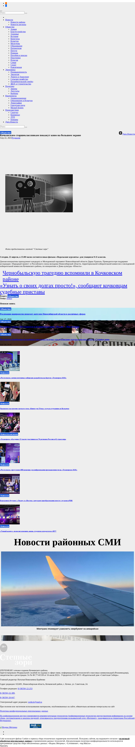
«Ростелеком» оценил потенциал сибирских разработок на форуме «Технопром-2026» (33, 378)
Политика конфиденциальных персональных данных (24, 711)
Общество (9, 27)
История (14, 36)
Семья (13, 62)
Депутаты (15, 91)
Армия (14, 29)
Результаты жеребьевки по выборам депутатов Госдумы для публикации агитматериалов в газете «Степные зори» (55, 339)
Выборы (14, 93)
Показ (9, 298)
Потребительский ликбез (22, 81)
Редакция (16, 138)
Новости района (18, 22)
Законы (14, 89)
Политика (9, 86)
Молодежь (15, 43)
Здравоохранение (18, 98)
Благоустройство (18, 31)
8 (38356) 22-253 (25, 688)
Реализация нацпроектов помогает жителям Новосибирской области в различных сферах (42, 314)
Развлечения (16, 67)
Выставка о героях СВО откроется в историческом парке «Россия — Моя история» (40, 327)
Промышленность (19, 72)
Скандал (14, 112)
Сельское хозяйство (19, 79)
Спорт (13, 65)
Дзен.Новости (11, 122)
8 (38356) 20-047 (7, 697)
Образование (16, 46)
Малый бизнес (17, 108)
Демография (16, 103)
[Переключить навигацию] (1, 10)
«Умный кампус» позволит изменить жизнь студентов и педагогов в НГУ (28, 531)
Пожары (14, 119)
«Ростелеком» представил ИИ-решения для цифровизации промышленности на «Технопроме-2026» (38, 470)
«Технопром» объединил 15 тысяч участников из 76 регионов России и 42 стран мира (33, 439)
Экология (15, 74)
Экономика (10, 70)
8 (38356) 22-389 (7, 693)
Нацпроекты (11, 96)
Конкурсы (15, 39)
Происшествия (12, 110)
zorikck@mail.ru (35, 702)
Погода (14, 51)
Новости (9, 20)
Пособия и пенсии (19, 55)
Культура (15, 41)
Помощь (14, 53)
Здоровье (15, 34)
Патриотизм (16, 48)
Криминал (15, 115)
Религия (14, 60)
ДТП (13, 117)
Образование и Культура (22, 100)
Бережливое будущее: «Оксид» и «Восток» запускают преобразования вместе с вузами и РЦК (36, 501)
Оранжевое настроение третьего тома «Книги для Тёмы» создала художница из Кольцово (34, 409)
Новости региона (18, 24)
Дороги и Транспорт (20, 77)
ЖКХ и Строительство (21, 84)
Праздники (16, 58)
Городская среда (18, 105)
